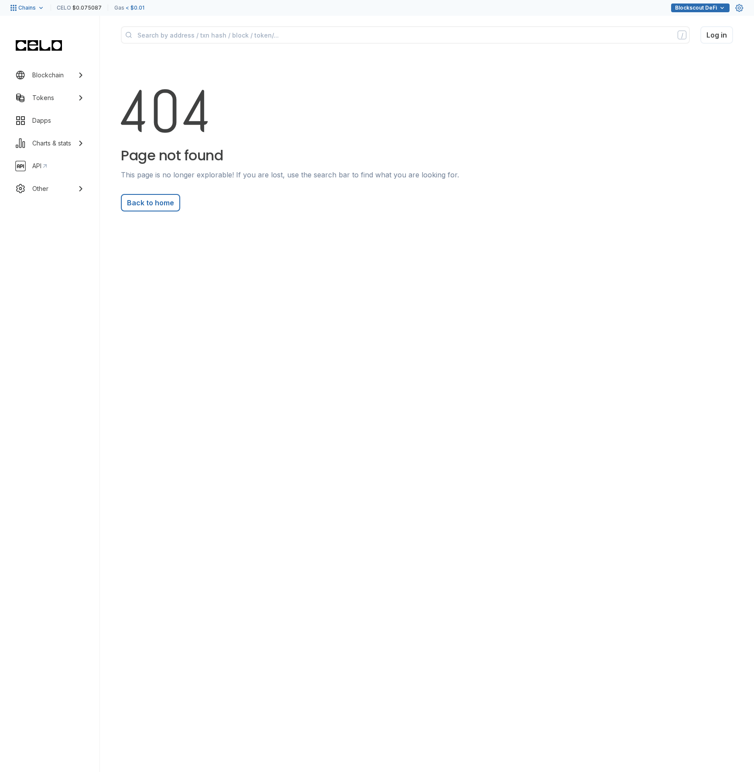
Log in (716, 35)
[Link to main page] (39, 45)
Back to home (150, 202)
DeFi (696, 7)
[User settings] (739, 7)
